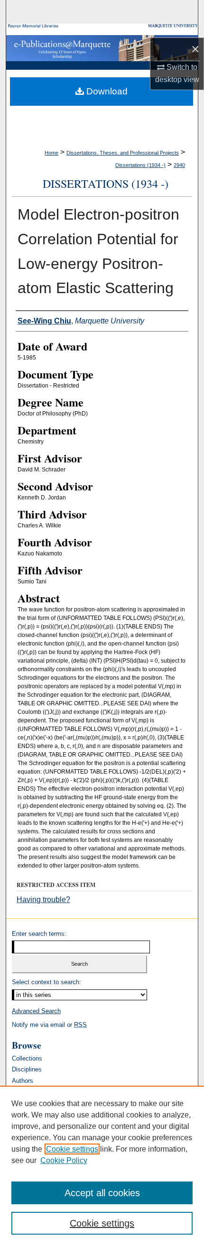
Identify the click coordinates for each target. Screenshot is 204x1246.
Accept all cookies (102, 1193)
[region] (102, 1166)
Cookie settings (72, 1149)
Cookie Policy (63, 1160)
